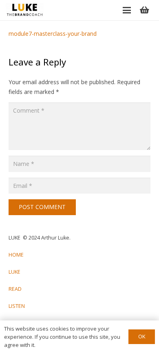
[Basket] (144, 10)
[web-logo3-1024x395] (25, 10)
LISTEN (17, 306)
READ (15, 288)
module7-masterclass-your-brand (53, 33)
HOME (16, 254)
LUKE (14, 271)
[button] (126, 10)
